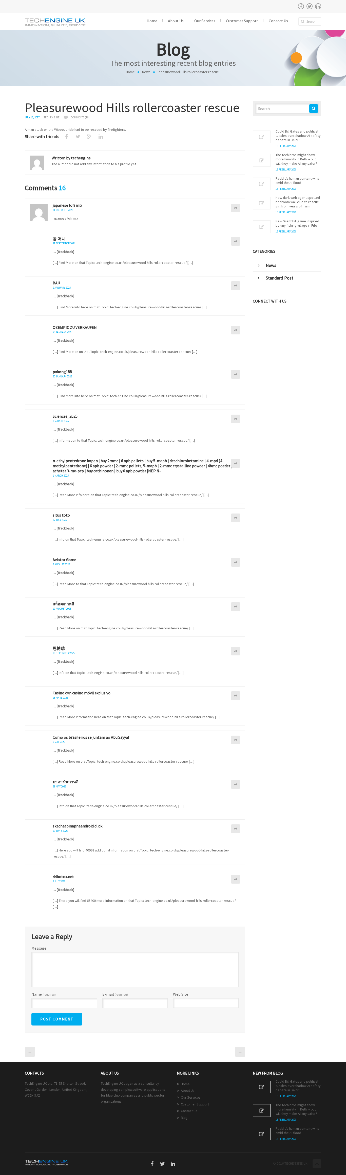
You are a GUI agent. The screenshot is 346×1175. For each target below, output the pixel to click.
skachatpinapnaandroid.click (77, 825)
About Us (188, 1090)
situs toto (61, 515)
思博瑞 (59, 648)
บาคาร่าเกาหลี (66, 781)
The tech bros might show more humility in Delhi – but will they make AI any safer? (296, 159)
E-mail (115, 994)
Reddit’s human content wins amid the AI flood (297, 180)
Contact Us (189, 1110)
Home (130, 72)
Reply (235, 208)
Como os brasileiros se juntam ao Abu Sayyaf (91, 737)
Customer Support (195, 1104)
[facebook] (301, 6)
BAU (56, 282)
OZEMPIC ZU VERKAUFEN (75, 327)
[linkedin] (318, 6)
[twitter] (309, 6)
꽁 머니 (59, 238)
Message (38, 948)
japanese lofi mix (67, 205)
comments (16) (79, 117)
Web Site (180, 994)
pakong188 (62, 371)
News (146, 72)
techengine (52, 117)
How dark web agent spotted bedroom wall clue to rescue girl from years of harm (298, 202)
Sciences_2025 (65, 416)
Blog (184, 1117)
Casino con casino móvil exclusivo (81, 692)
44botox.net (63, 876)
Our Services (191, 1097)
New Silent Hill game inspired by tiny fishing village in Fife (297, 223)
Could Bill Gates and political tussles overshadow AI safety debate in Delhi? (298, 135)
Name (43, 994)
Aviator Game (64, 559)
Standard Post (279, 278)
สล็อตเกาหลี (63, 603)
